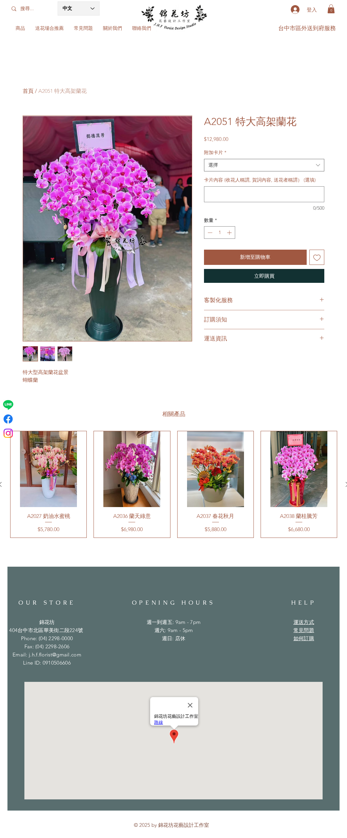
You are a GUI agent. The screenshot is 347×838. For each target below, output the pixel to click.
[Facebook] (8, 419)
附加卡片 (215, 152)
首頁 (28, 91)
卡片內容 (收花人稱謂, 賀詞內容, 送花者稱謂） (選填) (260, 180)
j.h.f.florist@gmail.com (55, 654)
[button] (331, 8)
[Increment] (230, 232)
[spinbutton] (219, 232)
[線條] (8, 405)
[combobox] (264, 165)
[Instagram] (8, 433)
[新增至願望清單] (317, 257)
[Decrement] (209, 232)
